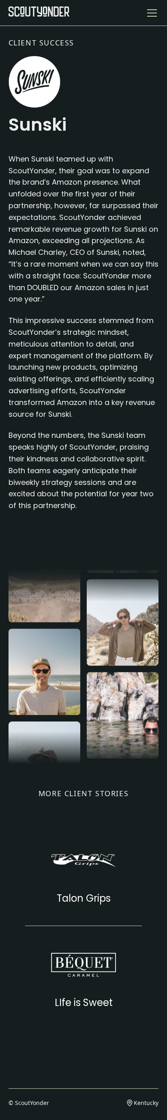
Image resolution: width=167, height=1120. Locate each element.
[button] (150, 13)
